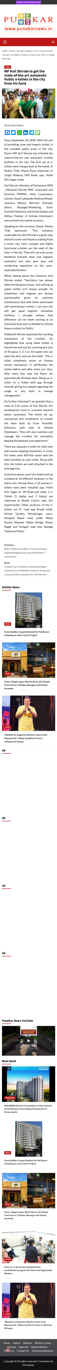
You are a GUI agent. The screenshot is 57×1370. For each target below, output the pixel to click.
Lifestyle (11, 1346)
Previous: (25, 550)
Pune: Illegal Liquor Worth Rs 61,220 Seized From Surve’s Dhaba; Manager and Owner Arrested (27, 685)
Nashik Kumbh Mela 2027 (28, 2)
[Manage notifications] (7, 1350)
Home (7, 1342)
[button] (5, 41)
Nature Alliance (39, 1346)
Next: (27, 568)
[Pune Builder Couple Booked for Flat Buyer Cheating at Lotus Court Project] (28, 610)
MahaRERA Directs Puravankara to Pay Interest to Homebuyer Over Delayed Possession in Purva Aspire (28, 1109)
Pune (8, 67)
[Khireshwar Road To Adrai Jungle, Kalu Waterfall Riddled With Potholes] (28, 1041)
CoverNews (44, 1361)
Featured (23, 1346)
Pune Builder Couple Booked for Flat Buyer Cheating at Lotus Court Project (26, 633)
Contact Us (23, 1350)
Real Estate (10, 1098)
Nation (16, 1342)
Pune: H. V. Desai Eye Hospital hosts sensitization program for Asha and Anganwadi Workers (28, 1270)
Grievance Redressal (42, 1350)
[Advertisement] (28, 784)
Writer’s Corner (43, 1342)
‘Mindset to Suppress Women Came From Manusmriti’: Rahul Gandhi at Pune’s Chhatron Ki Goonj (25, 738)
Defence (27, 1342)
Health (8, 1259)
